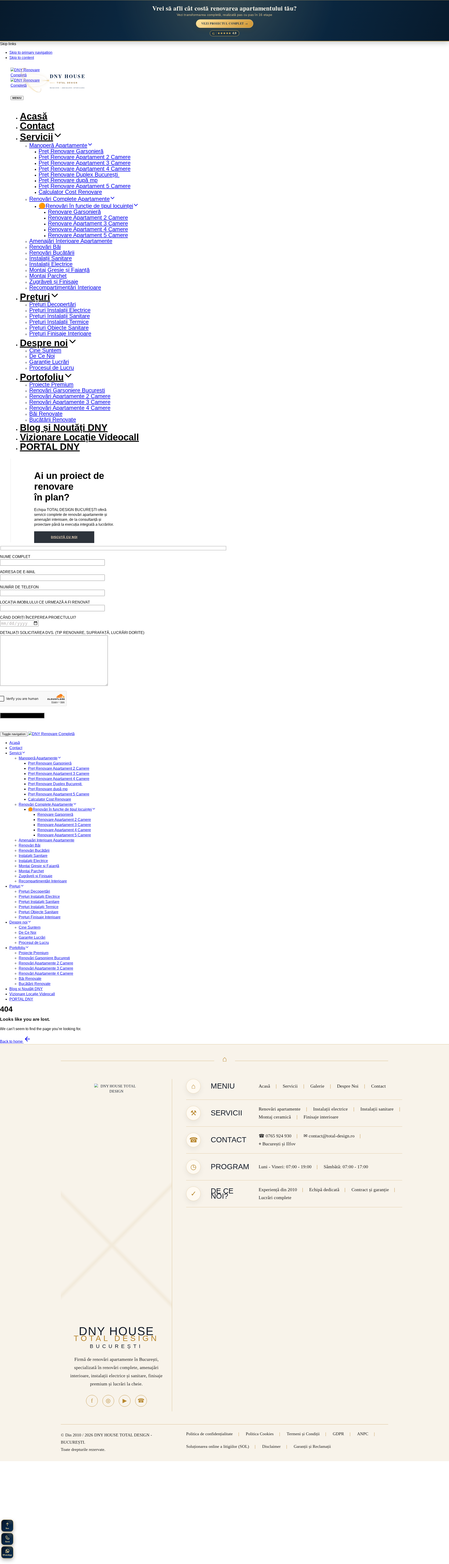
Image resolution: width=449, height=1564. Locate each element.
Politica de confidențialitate (209, 1433)
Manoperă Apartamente (58, 145)
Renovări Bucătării (51, 252)
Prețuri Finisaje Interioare (60, 333)
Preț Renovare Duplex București (79, 174)
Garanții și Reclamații (312, 1446)
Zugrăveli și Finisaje (53, 281)
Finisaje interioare (321, 1117)
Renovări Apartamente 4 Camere (69, 408)
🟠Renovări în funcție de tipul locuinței (86, 206)
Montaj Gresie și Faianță (59, 270)
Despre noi (44, 343)
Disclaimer (271, 1446)
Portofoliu (42, 377)
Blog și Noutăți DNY (64, 427)
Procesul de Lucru (51, 367)
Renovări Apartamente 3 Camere (69, 402)
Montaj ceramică (275, 1117)
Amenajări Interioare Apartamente (70, 241)
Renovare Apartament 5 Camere (88, 235)
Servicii (36, 137)
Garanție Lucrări (49, 362)
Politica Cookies (260, 1433)
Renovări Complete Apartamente (69, 199)
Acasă (33, 116)
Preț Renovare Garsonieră (71, 151)
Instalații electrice (330, 1109)
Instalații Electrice (50, 264)
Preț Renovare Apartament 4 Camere (84, 168)
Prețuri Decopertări (52, 304)
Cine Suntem (45, 350)
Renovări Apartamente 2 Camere (69, 396)
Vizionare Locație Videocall (79, 437)
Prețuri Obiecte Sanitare (59, 327)
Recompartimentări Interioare (65, 287)
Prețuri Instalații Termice (59, 322)
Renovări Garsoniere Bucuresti (67, 390)
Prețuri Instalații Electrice (60, 310)
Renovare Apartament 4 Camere (88, 229)
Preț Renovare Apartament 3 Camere (84, 163)
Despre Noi (347, 1086)
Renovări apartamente (280, 1109)
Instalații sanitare (377, 1109)
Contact (37, 126)
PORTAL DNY (50, 447)
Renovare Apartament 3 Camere (88, 223)
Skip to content (21, 58)
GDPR (338, 1433)
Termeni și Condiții (303, 1433)
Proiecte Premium (51, 384)
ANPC (362, 1433)
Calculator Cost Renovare (70, 192)
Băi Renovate (45, 413)
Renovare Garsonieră (74, 212)
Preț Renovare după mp (68, 180)
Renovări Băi (45, 247)
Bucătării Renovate (52, 419)
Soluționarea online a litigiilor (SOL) (217, 1446)
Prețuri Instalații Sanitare (59, 316)
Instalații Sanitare (50, 258)
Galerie (317, 1086)
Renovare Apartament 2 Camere (88, 217)
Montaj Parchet (48, 276)
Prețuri (35, 297)
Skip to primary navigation (30, 52)
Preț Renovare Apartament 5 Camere (84, 186)
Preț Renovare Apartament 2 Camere (84, 157)
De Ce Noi (42, 356)
